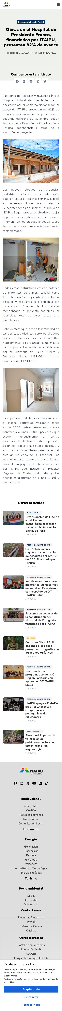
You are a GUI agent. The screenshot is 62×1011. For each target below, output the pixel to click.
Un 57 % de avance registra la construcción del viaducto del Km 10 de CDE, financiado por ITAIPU (41, 556)
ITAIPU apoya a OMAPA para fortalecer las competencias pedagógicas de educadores (41, 710)
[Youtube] (34, 783)
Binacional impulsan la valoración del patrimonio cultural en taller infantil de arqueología (40, 742)
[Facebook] (15, 783)
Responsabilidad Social (38, 545)
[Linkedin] (40, 783)
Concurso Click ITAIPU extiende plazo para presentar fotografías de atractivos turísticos (42, 647)
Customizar (31, 997)
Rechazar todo (31, 1005)
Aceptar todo (31, 989)
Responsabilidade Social (31, 22)
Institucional (34, 513)
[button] (58, 4)
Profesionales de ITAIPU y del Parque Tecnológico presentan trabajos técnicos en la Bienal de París (42, 524)
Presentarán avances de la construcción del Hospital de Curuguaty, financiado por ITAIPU (41, 619)
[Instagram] (22, 783)
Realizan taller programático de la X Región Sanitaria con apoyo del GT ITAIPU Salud (39, 678)
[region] (31, 985)
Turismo (31, 638)
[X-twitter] (28, 783)
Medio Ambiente (34, 731)
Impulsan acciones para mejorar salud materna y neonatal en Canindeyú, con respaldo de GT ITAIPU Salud (41, 588)
